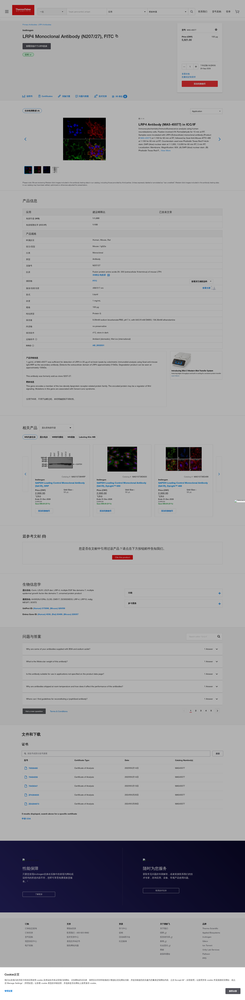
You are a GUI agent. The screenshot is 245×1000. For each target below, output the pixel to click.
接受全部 (233, 991)
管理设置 (8, 991)
